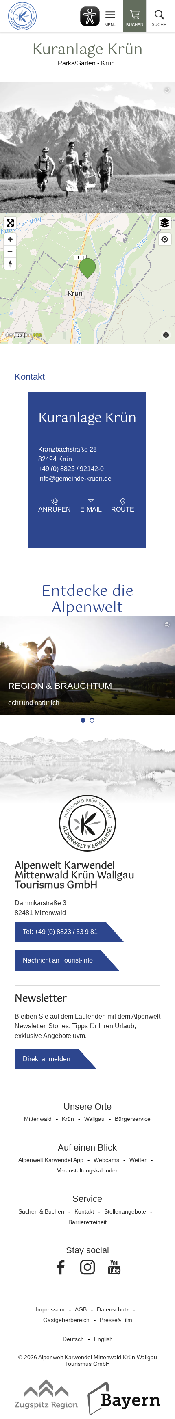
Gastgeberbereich (66, 1320)
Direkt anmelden (46, 1059)
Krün (68, 1119)
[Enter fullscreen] (10, 223)
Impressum (50, 1309)
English (103, 1339)
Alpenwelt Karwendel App (50, 1160)
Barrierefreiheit (87, 1222)
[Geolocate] (165, 239)
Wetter (138, 1160)
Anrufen (54, 509)
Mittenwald (38, 1119)
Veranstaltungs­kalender (87, 1170)
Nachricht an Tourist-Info (58, 960)
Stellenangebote (125, 1211)
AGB (81, 1309)
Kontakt (84, 1211)
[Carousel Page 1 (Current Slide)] (83, 720)
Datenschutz (113, 1309)
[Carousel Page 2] (92, 720)
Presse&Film (116, 1320)
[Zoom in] (10, 239)
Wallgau (94, 1119)
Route (122, 509)
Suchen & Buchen (41, 1211)
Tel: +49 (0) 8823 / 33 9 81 (60, 931)
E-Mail (91, 509)
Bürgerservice (133, 1119)
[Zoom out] (10, 251)
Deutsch (73, 1339)
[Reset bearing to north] (10, 263)
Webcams (106, 1160)
